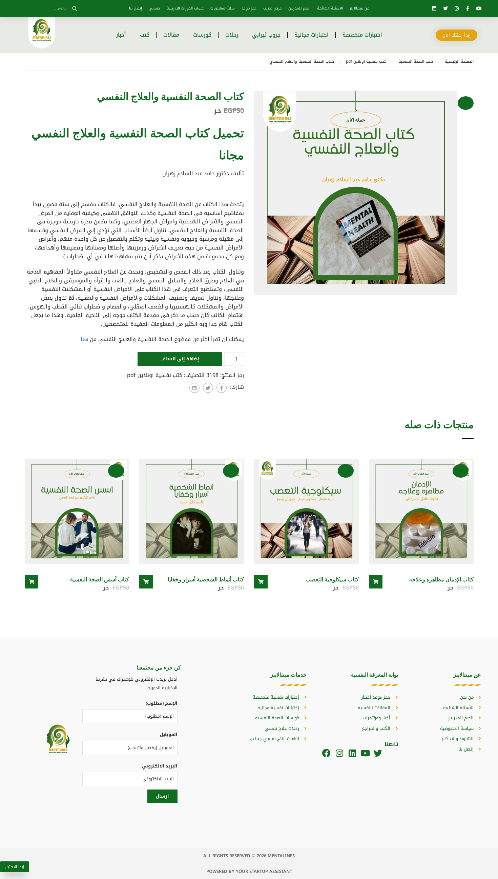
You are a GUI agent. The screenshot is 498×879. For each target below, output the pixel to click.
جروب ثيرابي (266, 34)
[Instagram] (456, 8)
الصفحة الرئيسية (459, 61)
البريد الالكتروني (160, 766)
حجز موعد (249, 8)
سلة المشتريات (222, 8)
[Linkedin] (434, 8)
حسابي (154, 8)
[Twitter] (445, 8)
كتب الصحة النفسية (415, 61)
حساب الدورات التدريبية (185, 8)
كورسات (202, 34)
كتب (144, 34)
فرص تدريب (272, 8)
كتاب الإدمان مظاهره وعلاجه (441, 579)
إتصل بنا (135, 8)
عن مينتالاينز (359, 8)
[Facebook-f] (468, 8)
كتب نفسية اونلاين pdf (366, 61)
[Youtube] (479, 8)
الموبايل (169, 734)
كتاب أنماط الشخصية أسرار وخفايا (206, 579)
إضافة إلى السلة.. (179, 359)
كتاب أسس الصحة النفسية (99, 579)
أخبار (121, 34)
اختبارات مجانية (311, 34)
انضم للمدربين (299, 8)
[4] (355, 192)
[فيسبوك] (221, 388)
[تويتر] (208, 388)
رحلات (231, 34)
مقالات (171, 34)
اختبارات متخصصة (362, 34)
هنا (84, 339)
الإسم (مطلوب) (162, 703)
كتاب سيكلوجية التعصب (332, 579)
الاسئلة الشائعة (330, 8)
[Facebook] (326, 753)
